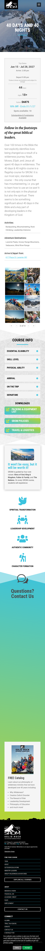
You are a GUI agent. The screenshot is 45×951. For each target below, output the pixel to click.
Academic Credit (10, 897)
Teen (6, 861)
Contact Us (22, 909)
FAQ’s (6, 900)
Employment (9, 903)
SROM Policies (20, 421)
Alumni (7, 920)
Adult (6, 864)
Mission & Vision (10, 891)
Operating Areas (9, 851)
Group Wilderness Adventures (15, 874)
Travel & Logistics (23, 430)
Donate (7, 926)
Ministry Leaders (10, 870)
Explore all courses (22, 880)
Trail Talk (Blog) (10, 923)
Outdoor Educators (11, 867)
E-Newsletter (9, 933)
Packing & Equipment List (24, 410)
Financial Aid (9, 894)
